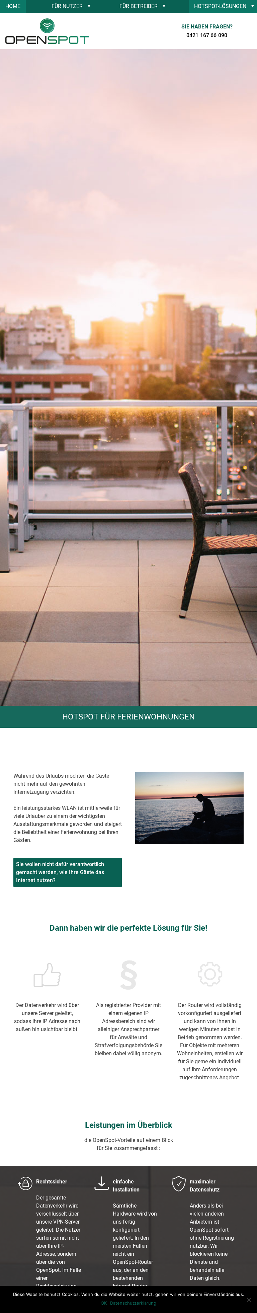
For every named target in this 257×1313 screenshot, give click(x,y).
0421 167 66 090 (206, 35)
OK (104, 1303)
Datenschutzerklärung (133, 1303)
